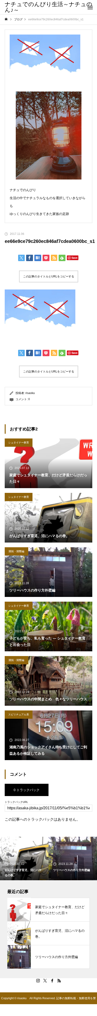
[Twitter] (45, 980)
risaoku (30, 393)
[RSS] (59, 980)
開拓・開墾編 (16, 551)
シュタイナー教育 (18, 442)
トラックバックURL (16, 802)
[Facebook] (52, 980)
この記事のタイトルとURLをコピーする (48, 276)
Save (74, 257)
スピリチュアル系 (18, 714)
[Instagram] (38, 980)
